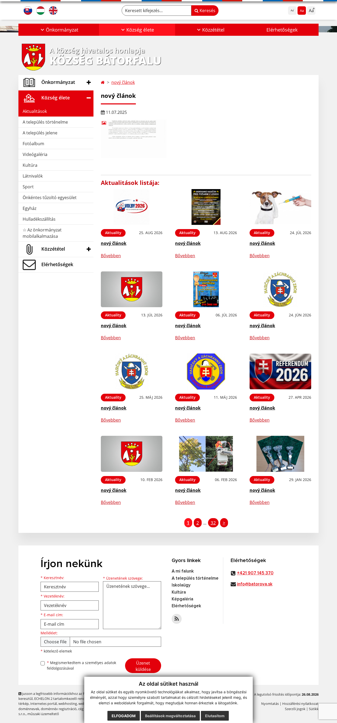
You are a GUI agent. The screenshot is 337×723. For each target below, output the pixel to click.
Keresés (207, 10)
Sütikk (314, 708)
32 (213, 523)
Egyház (29, 208)
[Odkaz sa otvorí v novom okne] (177, 619)
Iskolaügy (181, 585)
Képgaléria (182, 599)
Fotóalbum (33, 143)
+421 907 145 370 (255, 573)
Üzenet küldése (143, 666)
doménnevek (28, 708)
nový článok (123, 82)
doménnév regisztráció (59, 708)
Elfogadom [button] (124, 716)
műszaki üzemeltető (43, 713)
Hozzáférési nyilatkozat (300, 703)
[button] (58, 30)
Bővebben (111, 256)
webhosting (67, 703)
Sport (28, 187)
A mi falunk (183, 571)
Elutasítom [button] (215, 716)
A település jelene (40, 133)
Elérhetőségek (282, 30)
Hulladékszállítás (39, 219)
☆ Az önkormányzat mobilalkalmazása (42, 233)
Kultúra (30, 165)
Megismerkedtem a (81, 665)
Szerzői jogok (295, 708)
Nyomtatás (270, 703)
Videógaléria (35, 154)
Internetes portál (43, 703)
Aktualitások (35, 111)
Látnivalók (33, 176)
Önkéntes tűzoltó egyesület (50, 197)
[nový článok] (131, 207)
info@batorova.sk (254, 584)
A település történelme (45, 122)
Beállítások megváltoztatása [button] (170, 716)
